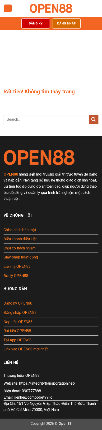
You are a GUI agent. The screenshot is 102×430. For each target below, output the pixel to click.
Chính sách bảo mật (20, 230)
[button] (8, 8)
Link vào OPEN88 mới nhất (26, 349)
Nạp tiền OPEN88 (18, 322)
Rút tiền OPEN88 (17, 331)
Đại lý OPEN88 (16, 275)
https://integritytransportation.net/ (47, 383)
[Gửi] (93, 119)
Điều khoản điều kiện (20, 239)
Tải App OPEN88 (18, 340)
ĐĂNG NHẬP (66, 23)
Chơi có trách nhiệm (20, 248)
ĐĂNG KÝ (35, 23)
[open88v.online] (51, 8)
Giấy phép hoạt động (21, 257)
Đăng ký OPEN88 (18, 303)
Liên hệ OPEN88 (17, 266)
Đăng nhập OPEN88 (20, 312)
